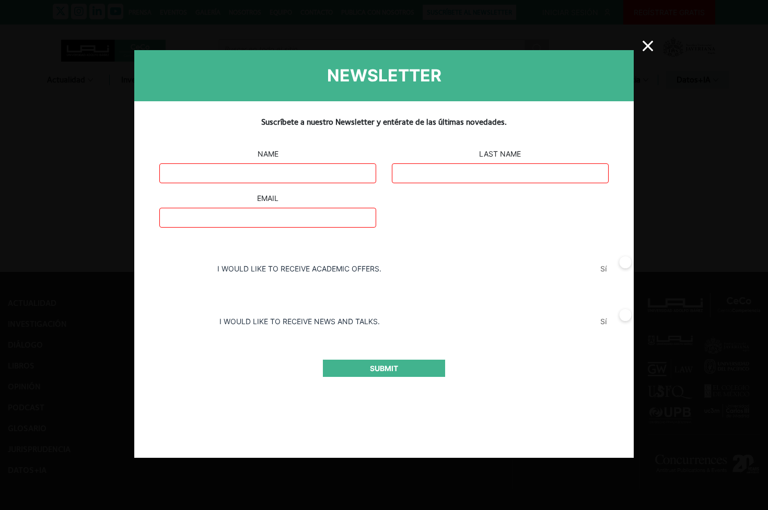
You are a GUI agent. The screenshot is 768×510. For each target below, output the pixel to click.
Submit (384, 368)
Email (267, 198)
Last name (500, 153)
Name (268, 153)
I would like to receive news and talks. (299, 321)
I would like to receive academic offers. (299, 268)
